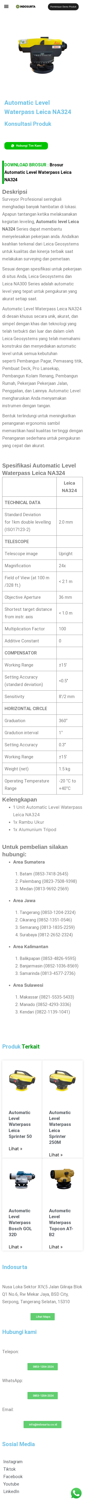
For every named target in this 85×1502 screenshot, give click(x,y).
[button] (6, 6)
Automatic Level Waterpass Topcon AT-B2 (61, 1222)
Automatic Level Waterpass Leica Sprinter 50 (20, 1124)
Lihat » (15, 1148)
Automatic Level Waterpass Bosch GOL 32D (20, 1222)
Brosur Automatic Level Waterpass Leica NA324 (37, 172)
